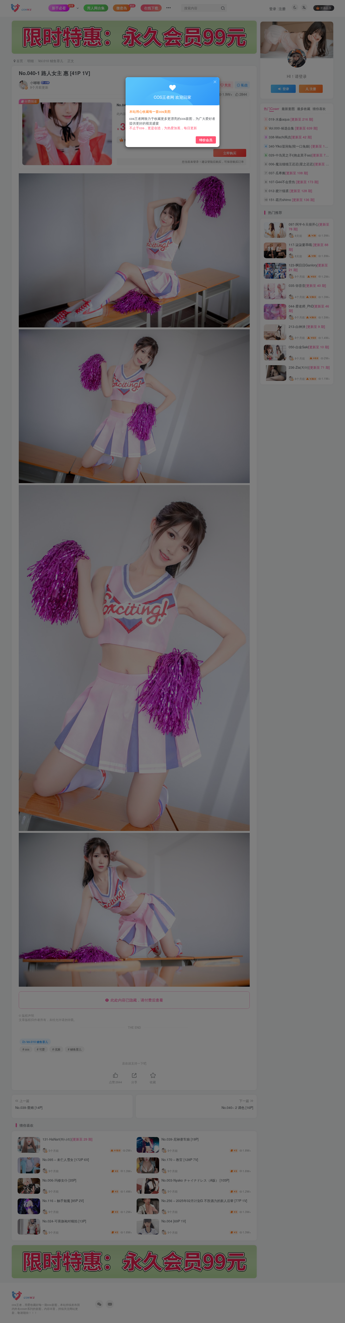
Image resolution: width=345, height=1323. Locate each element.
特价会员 (205, 139)
